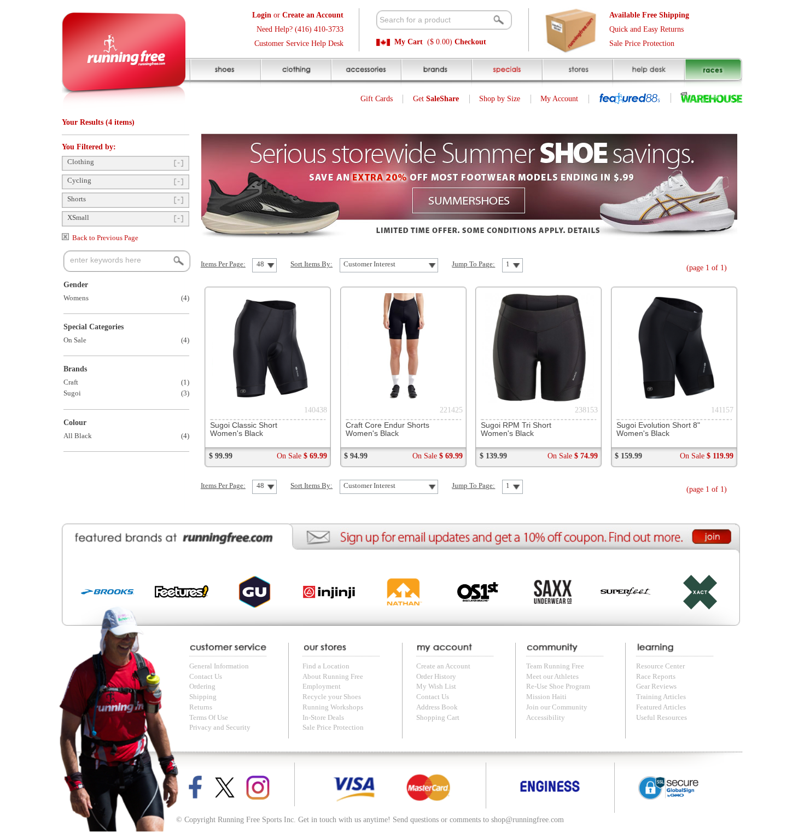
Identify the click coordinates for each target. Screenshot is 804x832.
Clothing (80, 162)
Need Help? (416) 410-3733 (300, 29)
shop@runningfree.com (527, 820)
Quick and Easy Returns (646, 29)
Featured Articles (661, 707)
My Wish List (436, 686)
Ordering (202, 686)
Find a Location (325, 666)
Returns (200, 707)
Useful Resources (661, 718)
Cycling (79, 180)
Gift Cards (376, 99)
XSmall (78, 218)
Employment (321, 686)
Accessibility (545, 718)
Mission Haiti (546, 697)
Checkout (470, 42)
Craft (70, 382)
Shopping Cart (437, 718)
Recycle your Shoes (331, 697)
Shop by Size (499, 99)
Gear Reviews (656, 686)
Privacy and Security (219, 727)
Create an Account (443, 666)
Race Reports (655, 676)
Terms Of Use (208, 718)
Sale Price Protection (641, 43)
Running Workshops (332, 707)
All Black (77, 436)
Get (436, 99)
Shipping (203, 697)
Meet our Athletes (552, 676)
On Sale (74, 340)
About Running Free (332, 676)
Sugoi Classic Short (243, 429)
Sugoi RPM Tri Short (516, 429)
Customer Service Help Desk (298, 43)
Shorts (76, 199)
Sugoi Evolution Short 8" (658, 429)
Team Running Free (555, 666)
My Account (559, 99)
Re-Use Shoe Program (558, 686)
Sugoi (72, 393)
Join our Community (556, 707)
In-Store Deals (323, 718)
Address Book (437, 707)
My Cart (408, 42)
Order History (436, 676)
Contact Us (205, 676)
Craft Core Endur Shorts (387, 429)
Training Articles (661, 697)
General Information (219, 666)
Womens (76, 298)
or (297, 15)
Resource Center (660, 666)
